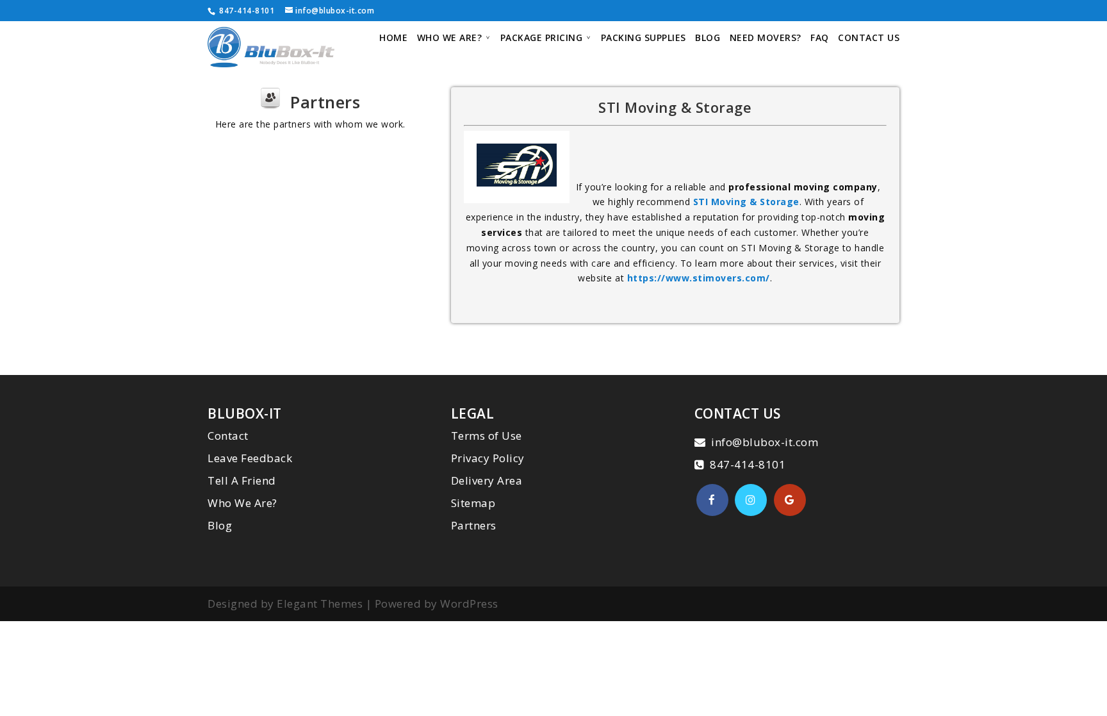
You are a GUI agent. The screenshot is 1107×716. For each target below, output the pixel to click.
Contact (228, 435)
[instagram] (751, 500)
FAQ (819, 38)
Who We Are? (242, 502)
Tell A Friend (242, 480)
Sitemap (473, 502)
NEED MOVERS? (765, 38)
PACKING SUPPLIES (643, 38)
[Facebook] (712, 500)
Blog (220, 525)
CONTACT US (868, 38)
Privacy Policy (488, 458)
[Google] (790, 500)
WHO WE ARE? (449, 38)
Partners (473, 525)
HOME (393, 38)
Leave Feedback (250, 458)
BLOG (707, 38)
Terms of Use (486, 435)
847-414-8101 (246, 10)
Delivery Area (487, 480)
